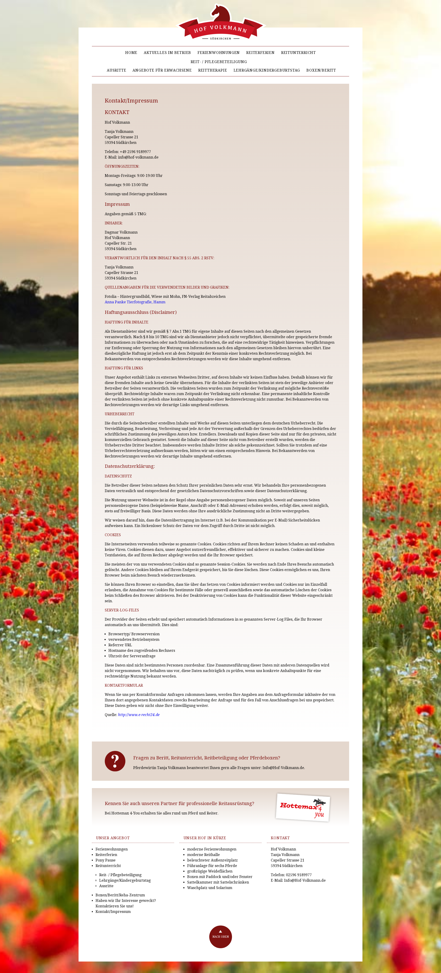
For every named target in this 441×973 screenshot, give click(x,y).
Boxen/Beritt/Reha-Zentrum (120, 895)
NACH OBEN (220, 936)
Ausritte (116, 70)
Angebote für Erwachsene (162, 70)
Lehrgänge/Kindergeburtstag (267, 70)
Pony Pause (106, 860)
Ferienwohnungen (219, 52)
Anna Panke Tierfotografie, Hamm (135, 302)
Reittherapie (212, 70)
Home (131, 52)
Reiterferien (260, 52)
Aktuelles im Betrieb (167, 52)
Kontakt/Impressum (113, 911)
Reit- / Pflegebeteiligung (219, 62)
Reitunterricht (298, 52)
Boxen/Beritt (321, 70)
